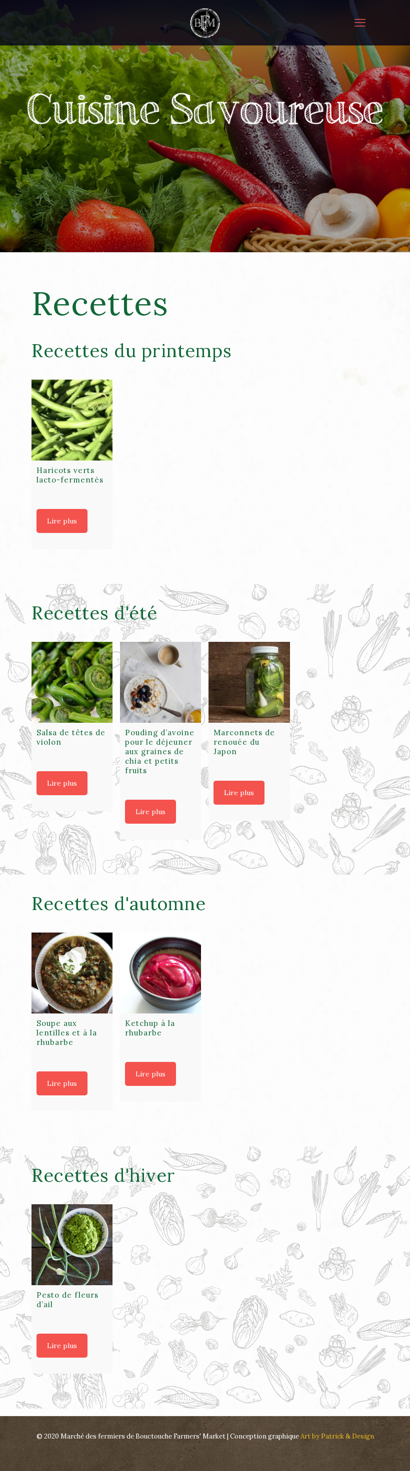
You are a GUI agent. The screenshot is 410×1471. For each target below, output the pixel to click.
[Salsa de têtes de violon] (72, 682)
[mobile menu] (360, 22)
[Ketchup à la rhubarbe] (160, 973)
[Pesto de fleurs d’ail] (72, 1244)
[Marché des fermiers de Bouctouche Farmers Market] (205, 22)
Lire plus (62, 520)
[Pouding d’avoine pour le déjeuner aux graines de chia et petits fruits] (160, 682)
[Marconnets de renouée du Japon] (249, 682)
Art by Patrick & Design (337, 1436)
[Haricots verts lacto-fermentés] (72, 420)
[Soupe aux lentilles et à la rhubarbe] (72, 973)
